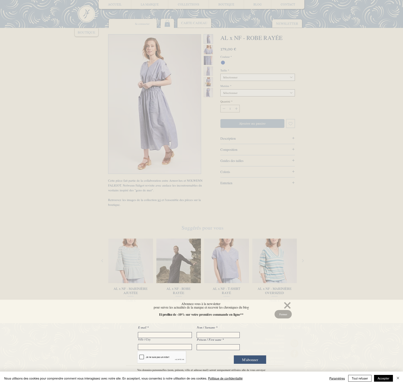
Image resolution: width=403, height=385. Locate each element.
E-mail (142, 327)
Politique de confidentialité (225, 378)
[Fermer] (397, 378)
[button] (287, 305)
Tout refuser (360, 378)
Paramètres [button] (337, 378)
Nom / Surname (206, 327)
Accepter (383, 378)
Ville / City (144, 339)
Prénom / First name (209, 339)
